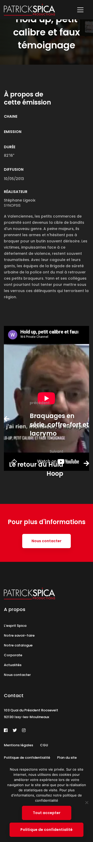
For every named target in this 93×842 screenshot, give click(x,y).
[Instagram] (24, 730)
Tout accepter (46, 812)
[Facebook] (6, 730)
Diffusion (14, 169)
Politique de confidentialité (46, 829)
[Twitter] (15, 730)
